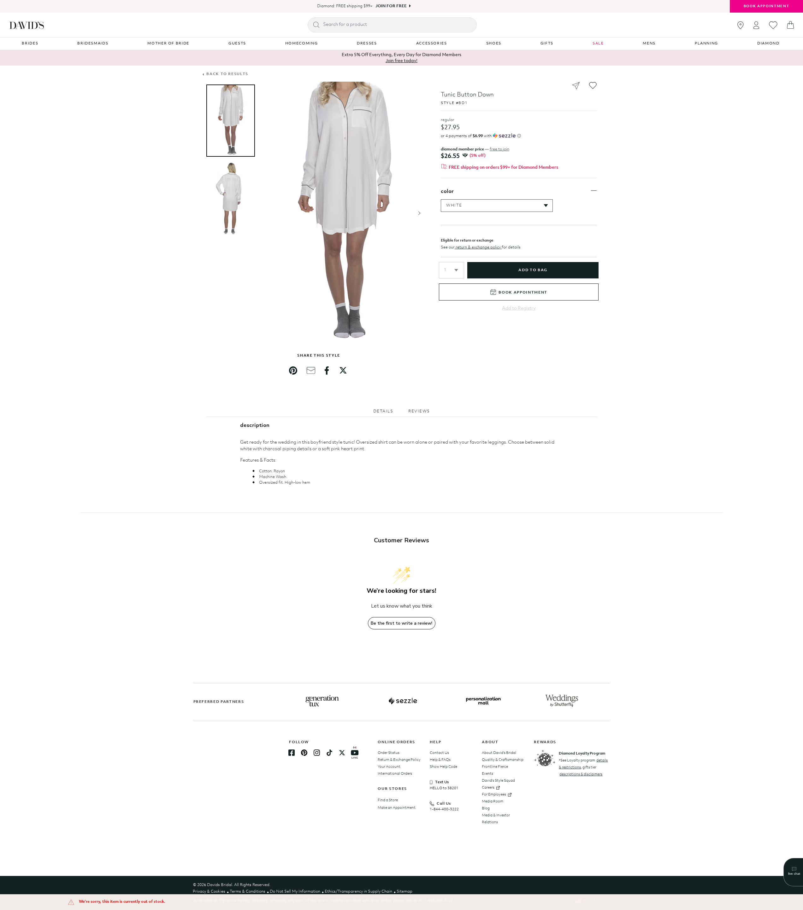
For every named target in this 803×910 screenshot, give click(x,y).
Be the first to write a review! (401, 623)
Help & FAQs (440, 760)
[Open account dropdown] (756, 25)
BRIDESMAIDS (92, 43)
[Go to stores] (740, 25)
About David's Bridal (499, 753)
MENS (649, 43)
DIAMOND (768, 43)
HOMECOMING (301, 43)
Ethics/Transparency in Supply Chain (358, 892)
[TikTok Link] (329, 753)
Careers (488, 788)
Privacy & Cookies (209, 892)
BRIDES (30, 43)
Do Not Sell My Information (295, 892)
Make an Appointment (397, 808)
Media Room (492, 801)
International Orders (395, 774)
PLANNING (706, 43)
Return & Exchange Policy (399, 760)
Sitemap (404, 892)
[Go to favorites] (773, 25)
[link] (293, 370)
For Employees (494, 794)
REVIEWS (419, 411)
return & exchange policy (478, 247)
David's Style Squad (498, 781)
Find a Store (388, 800)
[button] (451, 270)
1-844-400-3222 (444, 809)
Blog (486, 808)
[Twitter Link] (342, 753)
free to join (499, 149)
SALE (598, 43)
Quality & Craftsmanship (502, 760)
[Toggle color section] (594, 191)
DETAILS (383, 411)
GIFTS (546, 43)
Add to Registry (519, 308)
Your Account (389, 767)
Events (487, 774)
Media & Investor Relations (496, 819)
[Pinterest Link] (304, 753)
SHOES (493, 43)
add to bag (532, 270)
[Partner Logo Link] (322, 701)
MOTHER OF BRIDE (168, 43)
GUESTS (237, 43)
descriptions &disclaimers (580, 774)
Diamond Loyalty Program (582, 753)
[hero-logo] (26, 25)
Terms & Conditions (247, 892)
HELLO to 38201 (444, 788)
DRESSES (367, 43)
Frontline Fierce (495, 767)
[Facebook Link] (291, 753)
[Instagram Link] (317, 753)
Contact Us (439, 753)
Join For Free (391, 6)
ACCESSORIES (431, 43)
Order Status (388, 753)
